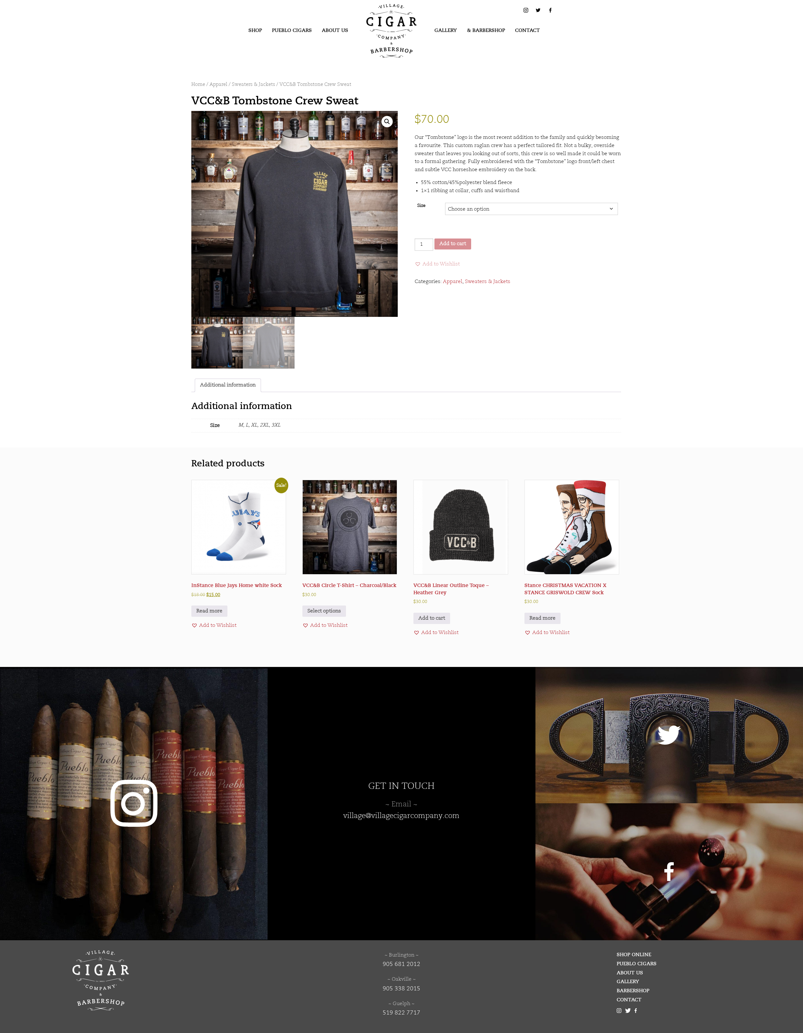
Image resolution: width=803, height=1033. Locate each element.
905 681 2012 (401, 964)
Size (421, 205)
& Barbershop (486, 30)
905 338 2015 (401, 989)
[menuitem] (255, 30)
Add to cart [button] (431, 618)
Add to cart (452, 243)
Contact (527, 30)
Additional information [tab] (228, 385)
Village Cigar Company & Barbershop (381, 14)
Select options (324, 611)
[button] (387, 121)
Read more (209, 611)
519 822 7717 (401, 1013)
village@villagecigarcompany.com (401, 816)
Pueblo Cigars (292, 30)
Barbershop (633, 991)
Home (198, 84)
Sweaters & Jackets (253, 84)
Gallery (445, 30)
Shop (255, 30)
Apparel (218, 84)
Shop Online (634, 955)
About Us (335, 30)
